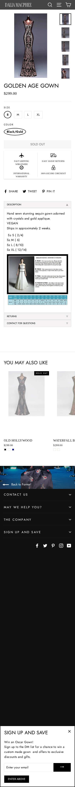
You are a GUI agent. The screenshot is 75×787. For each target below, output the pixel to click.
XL (38, 115)
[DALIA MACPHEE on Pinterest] (53, 545)
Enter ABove (16, 779)
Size (7, 107)
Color (8, 124)
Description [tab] (14, 204)
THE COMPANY (18, 519)
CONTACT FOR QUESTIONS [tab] (21, 323)
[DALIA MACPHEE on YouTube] (69, 545)
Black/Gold (15, 132)
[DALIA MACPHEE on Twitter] (45, 545)
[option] (31, 46)
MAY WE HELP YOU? (23, 507)
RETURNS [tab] (12, 316)
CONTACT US (16, 494)
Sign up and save (22, 532)
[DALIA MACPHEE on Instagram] (61, 545)
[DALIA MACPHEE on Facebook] (37, 545)
